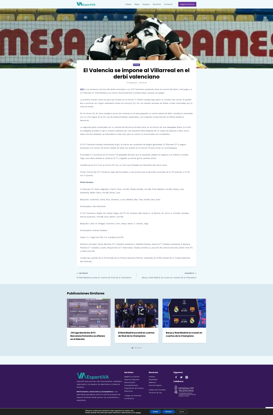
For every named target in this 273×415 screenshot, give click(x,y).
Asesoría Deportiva (131, 380)
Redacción (133, 83)
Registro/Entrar (187, 4)
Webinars (152, 382)
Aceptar (155, 412)
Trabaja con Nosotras (132, 396)
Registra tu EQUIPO (131, 377)
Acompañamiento (131, 385)
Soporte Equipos (155, 385)
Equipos (146, 4)
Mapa (136, 4)
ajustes (138, 413)
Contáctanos (129, 398)
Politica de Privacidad (157, 390)
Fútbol (136, 65)
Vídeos (128, 4)
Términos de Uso (155, 393)
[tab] (132, 347)
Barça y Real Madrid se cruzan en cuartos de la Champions (169, 275)
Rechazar (168, 412)
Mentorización (129, 382)
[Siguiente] (202, 322)
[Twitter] (181, 377)
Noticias (152, 377)
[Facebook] (176, 377)
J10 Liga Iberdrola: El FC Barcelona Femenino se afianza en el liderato (87, 336)
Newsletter (153, 380)
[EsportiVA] (86, 4)
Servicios (157, 4)
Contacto (168, 4)
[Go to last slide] (71, 322)
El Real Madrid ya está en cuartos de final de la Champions (104, 275)
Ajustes (181, 412)
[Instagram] (186, 377)
